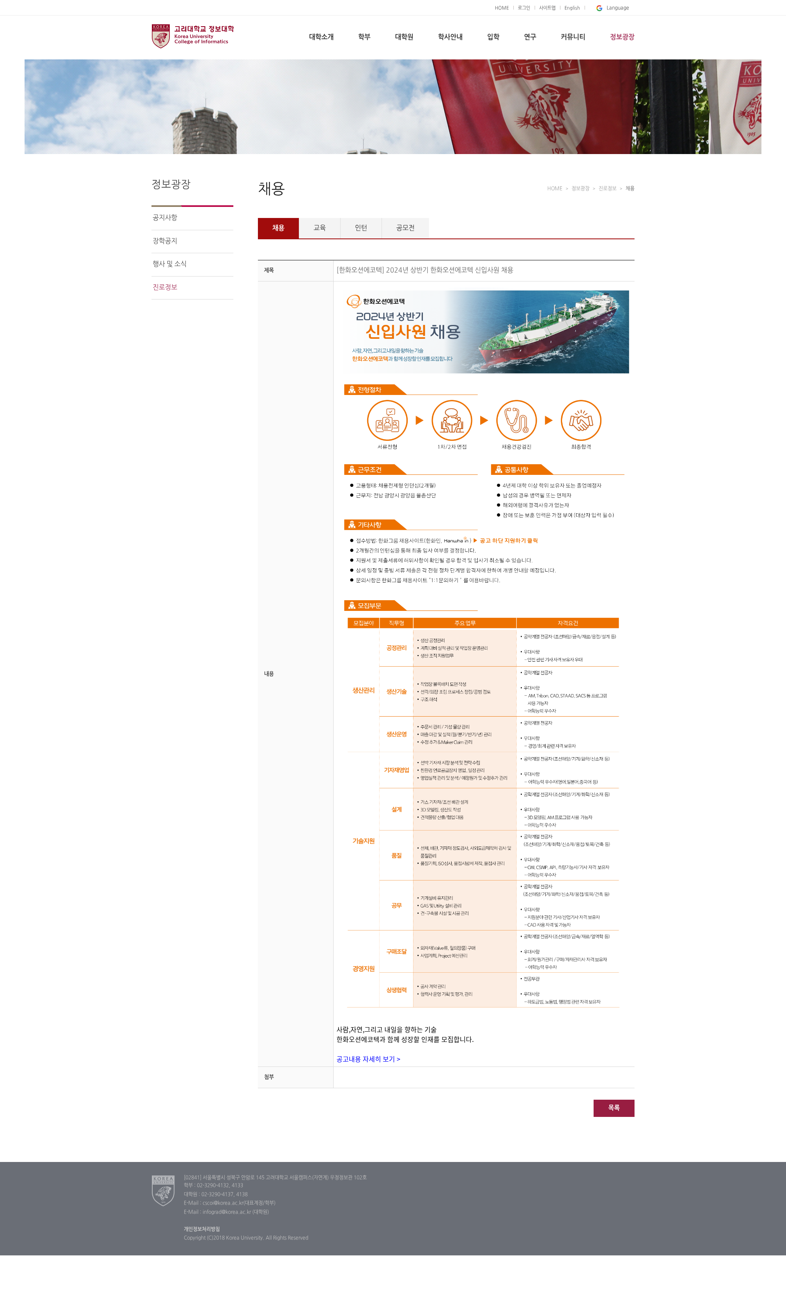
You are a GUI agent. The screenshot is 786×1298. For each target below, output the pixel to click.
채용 (278, 228)
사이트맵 (547, 8)
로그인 (524, 8)
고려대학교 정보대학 (192, 36)
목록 (614, 1108)
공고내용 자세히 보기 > (368, 1059)
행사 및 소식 (170, 264)
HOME (502, 8)
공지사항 (165, 218)
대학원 (404, 37)
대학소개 (321, 37)
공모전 (405, 228)
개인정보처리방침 (202, 1229)
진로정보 (165, 287)
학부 (364, 37)
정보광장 (622, 37)
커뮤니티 (573, 37)
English (572, 8)
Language (618, 8)
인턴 (361, 228)
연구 (530, 37)
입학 (493, 37)
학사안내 (450, 37)
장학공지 (165, 241)
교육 (320, 228)
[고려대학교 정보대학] (163, 1190)
